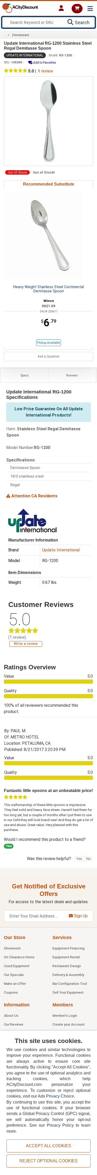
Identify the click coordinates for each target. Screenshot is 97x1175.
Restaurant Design (67, 966)
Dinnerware (20, 35)
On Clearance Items (19, 957)
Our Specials (14, 975)
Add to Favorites (44, 62)
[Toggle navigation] (90, 8)
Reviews (72, 375)
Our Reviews (13, 1024)
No (88, 859)
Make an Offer (15, 983)
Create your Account (69, 1024)
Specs (24, 375)
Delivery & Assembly (68, 975)
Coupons (11, 992)
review (45, 71)
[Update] (32, 520)
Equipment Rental (66, 957)
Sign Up (80, 915)
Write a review (26, 644)
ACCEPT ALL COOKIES (48, 1146)
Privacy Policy (60, 1125)
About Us (11, 1015)
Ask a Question (48, 356)
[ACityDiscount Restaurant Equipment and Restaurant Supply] (20, 7)
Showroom (12, 948)
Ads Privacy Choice (56, 1096)
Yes (79, 859)
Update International (24, 55)
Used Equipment (16, 966)
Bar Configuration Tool (70, 983)
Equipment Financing (69, 948)
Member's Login (65, 1015)
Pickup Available (48, 343)
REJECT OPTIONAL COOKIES (48, 1161)
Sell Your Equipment (68, 992)
